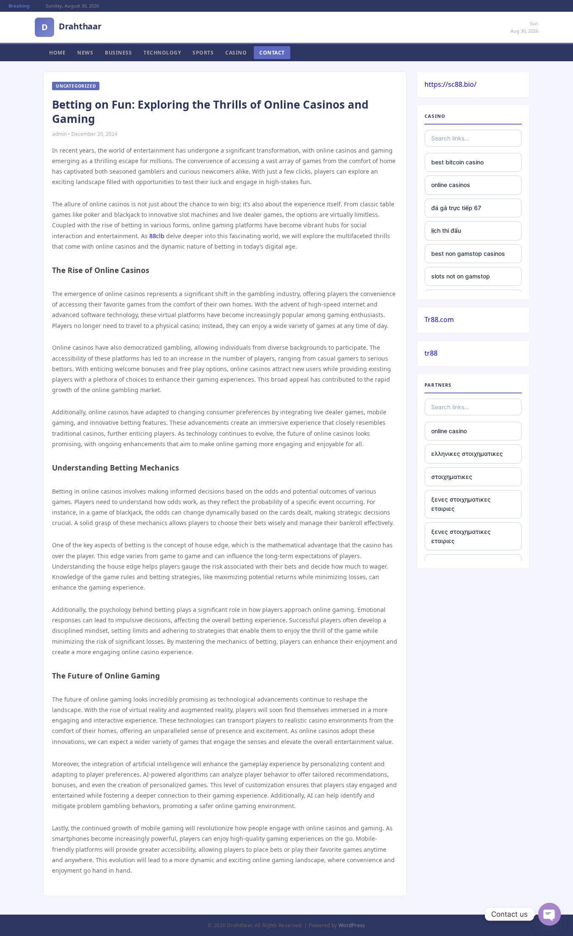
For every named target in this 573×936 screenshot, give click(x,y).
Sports (203, 52)
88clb (156, 236)
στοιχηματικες (451, 476)
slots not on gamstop (460, 276)
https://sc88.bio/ (451, 84)
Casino (236, 52)
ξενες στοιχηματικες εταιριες (461, 504)
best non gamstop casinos (468, 253)
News (85, 52)
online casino (449, 430)
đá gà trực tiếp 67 (456, 207)
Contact (272, 52)
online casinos (450, 184)
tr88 (431, 353)
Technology (162, 52)
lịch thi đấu (446, 230)
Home (57, 52)
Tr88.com (439, 319)
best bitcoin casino (457, 162)
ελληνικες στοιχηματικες (467, 453)
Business (118, 52)
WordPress (352, 925)
